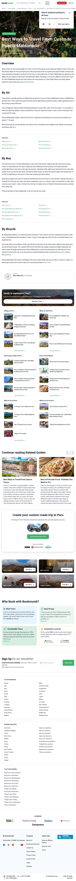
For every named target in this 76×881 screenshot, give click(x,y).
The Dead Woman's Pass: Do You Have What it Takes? (24, 334)
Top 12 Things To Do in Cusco (23, 424)
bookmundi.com (53, 876)
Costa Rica (42, 691)
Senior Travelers (9, 752)
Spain (6, 691)
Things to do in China (10, 794)
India (40, 694)
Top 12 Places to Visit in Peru (58, 406)
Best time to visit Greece (11, 775)
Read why (44, 621)
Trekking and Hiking (9, 730)
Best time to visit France (11, 786)
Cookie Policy (30, 859)
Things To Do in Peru (20, 433)
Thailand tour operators (46, 744)
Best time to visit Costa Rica (12, 772)
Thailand (6, 704)
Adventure (7, 728)
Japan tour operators (45, 736)
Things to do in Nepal (10, 789)
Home (3, 8)
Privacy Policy (31, 855)
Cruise (6, 733)
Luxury (6, 757)
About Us (29, 840)
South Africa (8, 712)
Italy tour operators (44, 730)
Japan (41, 696)
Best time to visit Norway (11, 780)
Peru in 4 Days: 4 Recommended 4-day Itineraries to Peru (24, 388)
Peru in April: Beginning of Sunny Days (59, 334)
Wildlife (6, 738)
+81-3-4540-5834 (11, 878)
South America (22, 8)
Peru (30, 8)
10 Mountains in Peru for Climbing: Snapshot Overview (24, 325)
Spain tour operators (45, 728)
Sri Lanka (41, 702)
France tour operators (45, 738)
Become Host (46, 846)
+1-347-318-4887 (25, 876)
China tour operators (45, 752)
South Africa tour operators (47, 741)
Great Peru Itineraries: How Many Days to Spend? (24, 361)
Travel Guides (47, 3)
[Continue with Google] (49, 24)
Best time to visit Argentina (12, 778)
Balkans (6, 715)
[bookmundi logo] (7, 3)
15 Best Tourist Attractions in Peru (59, 424)
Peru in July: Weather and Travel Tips (60, 344)
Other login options (64, 24)
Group (6, 741)
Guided (6, 755)
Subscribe (68, 663)
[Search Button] (39, 3)
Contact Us (29, 848)
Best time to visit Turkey (11, 783)
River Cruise (7, 736)
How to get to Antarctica (11, 791)
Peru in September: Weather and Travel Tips (59, 317)
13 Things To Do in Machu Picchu (24, 406)
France (6, 694)
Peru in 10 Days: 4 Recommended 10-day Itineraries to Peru (24, 379)
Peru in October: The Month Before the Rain (59, 325)
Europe (6, 683)
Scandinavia (42, 688)
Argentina (7, 707)
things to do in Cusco (26, 82)
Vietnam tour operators (46, 746)
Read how (6, 641)
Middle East (42, 712)
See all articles (19, 350)
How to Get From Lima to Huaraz (59, 361)
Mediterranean (43, 715)
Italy (5, 686)
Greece (6, 699)
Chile (5, 696)
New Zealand (43, 704)
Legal (28, 862)
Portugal (6, 702)
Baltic (40, 683)
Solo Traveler (8, 749)
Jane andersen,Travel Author (11, 53)
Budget (6, 760)
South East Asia (43, 686)
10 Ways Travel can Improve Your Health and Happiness (59, 370)
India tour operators (45, 733)
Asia (5, 688)
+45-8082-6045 (10, 876)
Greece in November (10, 805)
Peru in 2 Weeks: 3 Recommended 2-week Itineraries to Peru (25, 370)
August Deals (62, 3)
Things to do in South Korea (12, 802)
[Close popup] (70, 13)
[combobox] (28, 3)
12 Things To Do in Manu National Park (24, 415)
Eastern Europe (43, 710)
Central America (44, 707)
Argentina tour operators (46, 749)
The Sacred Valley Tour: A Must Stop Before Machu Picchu (60, 415)
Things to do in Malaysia (11, 797)
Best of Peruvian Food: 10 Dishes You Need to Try (59, 388)
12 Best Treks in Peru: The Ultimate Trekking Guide (24, 343)
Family (6, 746)
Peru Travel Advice (39, 8)
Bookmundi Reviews (33, 844)
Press (44, 850)
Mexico (41, 699)
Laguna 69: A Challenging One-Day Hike (24, 317)
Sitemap (29, 866)
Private (6, 744)
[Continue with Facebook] (43, 24)
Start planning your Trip (38, 536)
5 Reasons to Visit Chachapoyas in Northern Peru (59, 379)
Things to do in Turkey (10, 799)
